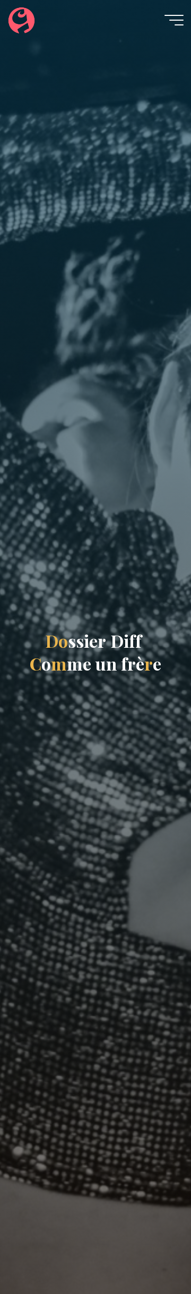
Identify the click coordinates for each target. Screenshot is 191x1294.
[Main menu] (174, 20)
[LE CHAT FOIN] (21, 19)
